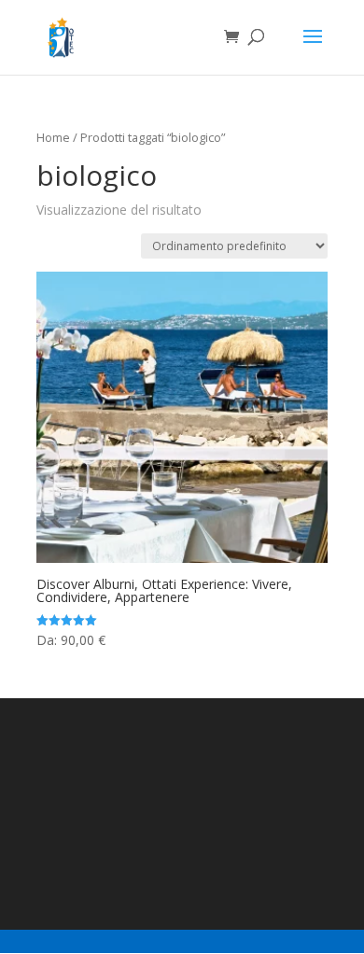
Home (53, 137)
